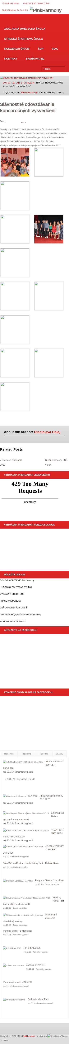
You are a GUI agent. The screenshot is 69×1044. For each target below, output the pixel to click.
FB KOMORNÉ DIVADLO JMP (36, 3)
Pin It (23, 122)
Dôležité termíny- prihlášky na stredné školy (20, 614)
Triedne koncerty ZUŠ (56, 460)
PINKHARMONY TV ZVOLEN (15, 10)
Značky (59, 754)
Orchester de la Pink (38, 999)
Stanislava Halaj (29, 92)
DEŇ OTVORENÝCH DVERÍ (13, 608)
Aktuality (16, 83)
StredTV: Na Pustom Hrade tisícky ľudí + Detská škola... (31, 863)
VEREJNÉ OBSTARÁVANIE (13, 621)
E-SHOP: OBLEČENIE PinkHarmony (17, 580)
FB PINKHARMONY (10, 3)
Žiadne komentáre (20, 867)
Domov (5, 19)
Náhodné (44, 754)
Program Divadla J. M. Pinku (49, 880)
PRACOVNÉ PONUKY (10, 601)
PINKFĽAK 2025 (32, 948)
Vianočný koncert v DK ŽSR (17, 982)
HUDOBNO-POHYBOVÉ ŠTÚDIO (16, 587)
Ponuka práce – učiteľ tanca (17, 931)
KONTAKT (10, 58)
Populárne (26, 754)
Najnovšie (8, 754)
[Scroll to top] (54, 1036)
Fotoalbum (28, 83)
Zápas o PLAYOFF (35, 965)
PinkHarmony (28, 1036)
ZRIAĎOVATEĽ (35, 58)
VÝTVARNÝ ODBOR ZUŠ (12, 594)
